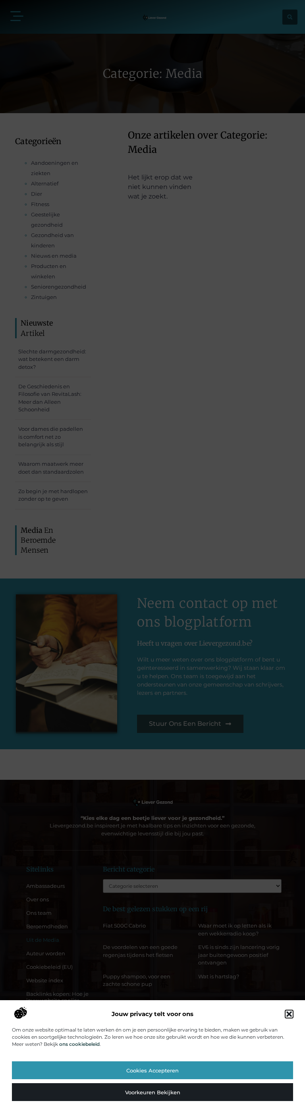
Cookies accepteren (152, 1070)
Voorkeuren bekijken (152, 1092)
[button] (289, 1014)
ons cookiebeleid (79, 1044)
